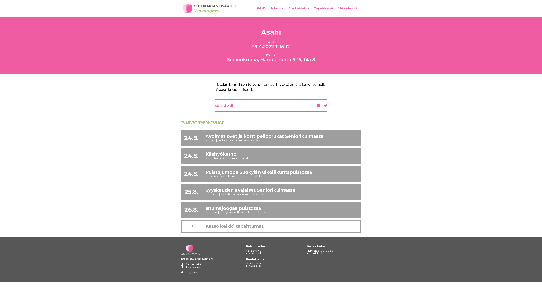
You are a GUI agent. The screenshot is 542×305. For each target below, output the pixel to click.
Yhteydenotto (348, 8)
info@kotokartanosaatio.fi (197, 258)
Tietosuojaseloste (190, 272)
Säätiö (261, 8)
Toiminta (277, 8)
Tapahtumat (323, 8)
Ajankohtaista (299, 8)
